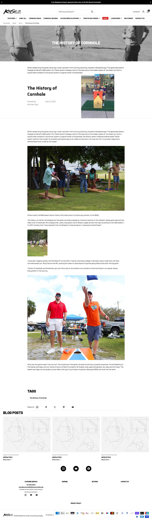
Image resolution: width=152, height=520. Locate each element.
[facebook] (88, 468)
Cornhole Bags (35, 18)
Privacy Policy (76, 503)
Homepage (6, 23)
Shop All (22, 18)
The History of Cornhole (38, 398)
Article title (7, 457)
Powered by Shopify (36, 516)
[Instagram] (63, 468)
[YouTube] (76, 468)
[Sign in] (143, 11)
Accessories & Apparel (69, 18)
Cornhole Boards (51, 18)
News (20, 23)
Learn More (115, 18)
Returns (95, 482)
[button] (1, 2)
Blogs (14, 23)
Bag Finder (128, 18)
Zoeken (92, 11)
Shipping (65, 482)
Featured (11, 18)
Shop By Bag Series (90, 18)
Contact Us (140, 18)
